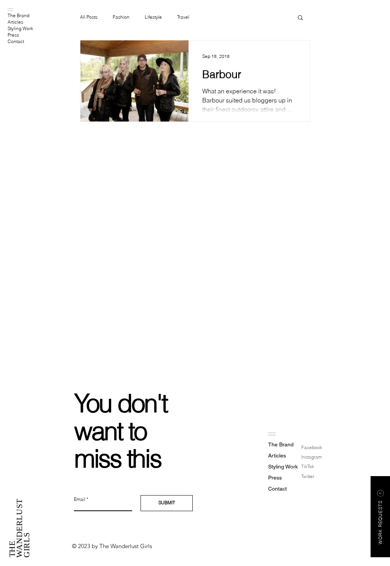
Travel (183, 17)
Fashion (121, 17)
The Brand (18, 15)
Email (79, 499)
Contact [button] (16, 41)
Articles (15, 22)
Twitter (307, 476)
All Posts (89, 17)
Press (13, 35)
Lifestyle (153, 17)
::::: (10, 9)
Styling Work (20, 28)
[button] (300, 18)
